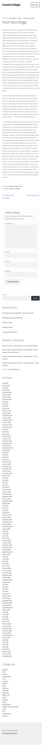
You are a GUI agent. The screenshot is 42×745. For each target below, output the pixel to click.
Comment (9, 224)
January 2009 (6, 543)
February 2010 (6, 515)
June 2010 (5, 506)
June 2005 (5, 642)
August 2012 (6, 450)
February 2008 (6, 568)
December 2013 (7, 425)
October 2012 (6, 445)
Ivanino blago (11, 5)
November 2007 (7, 575)
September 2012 (7, 448)
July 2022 (5, 388)
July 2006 (5, 612)
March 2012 (5, 459)
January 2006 (6, 626)
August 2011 (6, 475)
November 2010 (7, 496)
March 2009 (5, 538)
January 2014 (6, 422)
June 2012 (5, 452)
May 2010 (5, 508)
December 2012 (7, 441)
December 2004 (7, 656)
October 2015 (6, 413)
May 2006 (5, 617)
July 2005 (5, 640)
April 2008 (5, 563)
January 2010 (6, 517)
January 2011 (6, 492)
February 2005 (6, 651)
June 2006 (5, 614)
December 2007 (7, 573)
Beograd (5, 670)
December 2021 (7, 392)
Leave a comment (29, 18)
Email (7, 261)
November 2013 (7, 427)
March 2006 (5, 621)
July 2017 (5, 401)
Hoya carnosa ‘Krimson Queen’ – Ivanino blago (17, 349)
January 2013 (6, 438)
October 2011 (6, 471)
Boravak (5, 674)
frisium (11, 188)
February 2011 (6, 489)
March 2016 (5, 408)
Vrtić (3, 711)
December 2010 (7, 494)
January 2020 (6, 397)
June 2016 (5, 404)
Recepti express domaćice (10, 706)
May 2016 (5, 406)
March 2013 (5, 434)
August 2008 (6, 554)
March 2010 (5, 512)
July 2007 (5, 584)
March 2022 (5, 390)
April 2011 (5, 485)
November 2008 (7, 547)
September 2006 (7, 607)
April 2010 (5, 510)
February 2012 (6, 462)
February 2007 (6, 596)
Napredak (5, 690)
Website (8, 271)
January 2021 (6, 395)
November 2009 (7, 522)
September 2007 (7, 580)
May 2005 (5, 644)
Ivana (20, 18)
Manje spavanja (32, 195)
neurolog (17, 188)
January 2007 (6, 598)
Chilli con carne (7, 322)
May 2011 (5, 482)
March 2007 (5, 593)
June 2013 (5, 429)
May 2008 (5, 561)
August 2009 (6, 529)
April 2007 (5, 591)
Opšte (4, 702)
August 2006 (6, 610)
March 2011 (5, 487)
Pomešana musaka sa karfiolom (12, 318)
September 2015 (7, 415)
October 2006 (6, 605)
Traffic (4, 709)
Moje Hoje (5, 688)
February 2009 (6, 540)
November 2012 (7, 443)
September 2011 (7, 473)
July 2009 (5, 531)
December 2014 (7, 420)
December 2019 (7, 399)
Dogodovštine (6, 676)
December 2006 (7, 600)
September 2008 (7, 552)
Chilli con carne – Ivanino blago (12, 345)
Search (4, 295)
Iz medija (5, 681)
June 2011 (5, 480)
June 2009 (5, 533)
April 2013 (5, 432)
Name (7, 252)
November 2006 (7, 603)
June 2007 (5, 587)
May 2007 (5, 589)
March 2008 (5, 566)
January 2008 (6, 570)
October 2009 (6, 524)
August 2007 (6, 582)
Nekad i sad (6, 695)
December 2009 (7, 519)
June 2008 (5, 559)
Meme (4, 686)
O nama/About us (13, 369)
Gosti (4, 679)
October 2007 (6, 577)
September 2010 (7, 501)
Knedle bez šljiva (7, 327)
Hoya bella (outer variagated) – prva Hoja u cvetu (18, 313)
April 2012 (5, 457)
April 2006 (5, 619)
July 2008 (5, 556)
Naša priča (18, 186)
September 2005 (7, 635)
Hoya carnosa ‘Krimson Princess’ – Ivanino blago (17, 363)
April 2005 (5, 647)
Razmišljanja (6, 704)
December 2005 (7, 628)
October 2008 (6, 550)
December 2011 (7, 466)
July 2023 (5, 383)
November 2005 (7, 630)
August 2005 (6, 637)
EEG (7, 188)
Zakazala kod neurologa (8, 196)
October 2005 (6, 633)
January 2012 (6, 464)
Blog (3, 672)
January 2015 (6, 418)
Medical (12, 186)
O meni (4, 697)
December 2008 (7, 545)
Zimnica (5, 716)
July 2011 (5, 478)
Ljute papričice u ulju (31, 345)
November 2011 (7, 469)
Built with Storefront (9, 733)
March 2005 (5, 649)
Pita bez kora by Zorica (9, 332)
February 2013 (6, 436)
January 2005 (6, 654)
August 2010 (6, 503)
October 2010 (6, 499)
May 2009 (5, 536)
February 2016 (6, 411)
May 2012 (5, 455)
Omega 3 (5, 700)
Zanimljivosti (6, 713)
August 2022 (6, 385)
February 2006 (6, 624)
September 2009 (7, 526)
